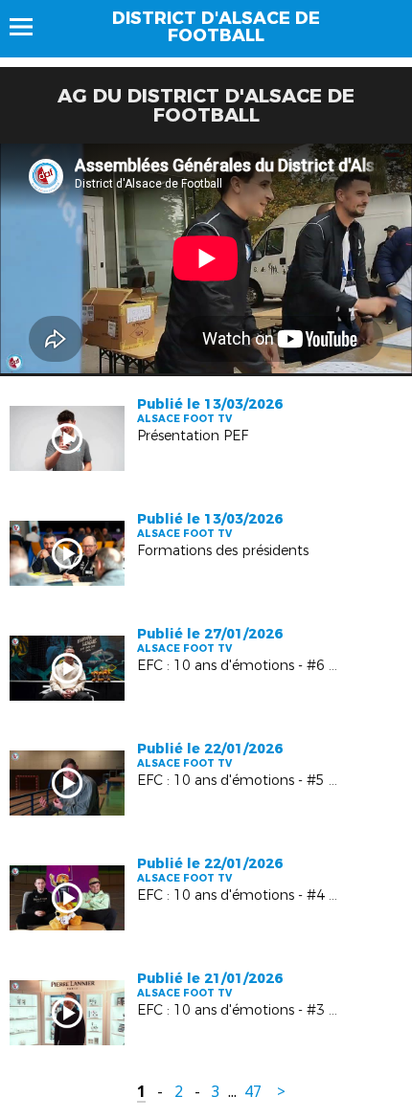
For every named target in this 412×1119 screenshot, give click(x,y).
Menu (30, 26)
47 (253, 1092)
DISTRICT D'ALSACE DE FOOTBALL (216, 27)
